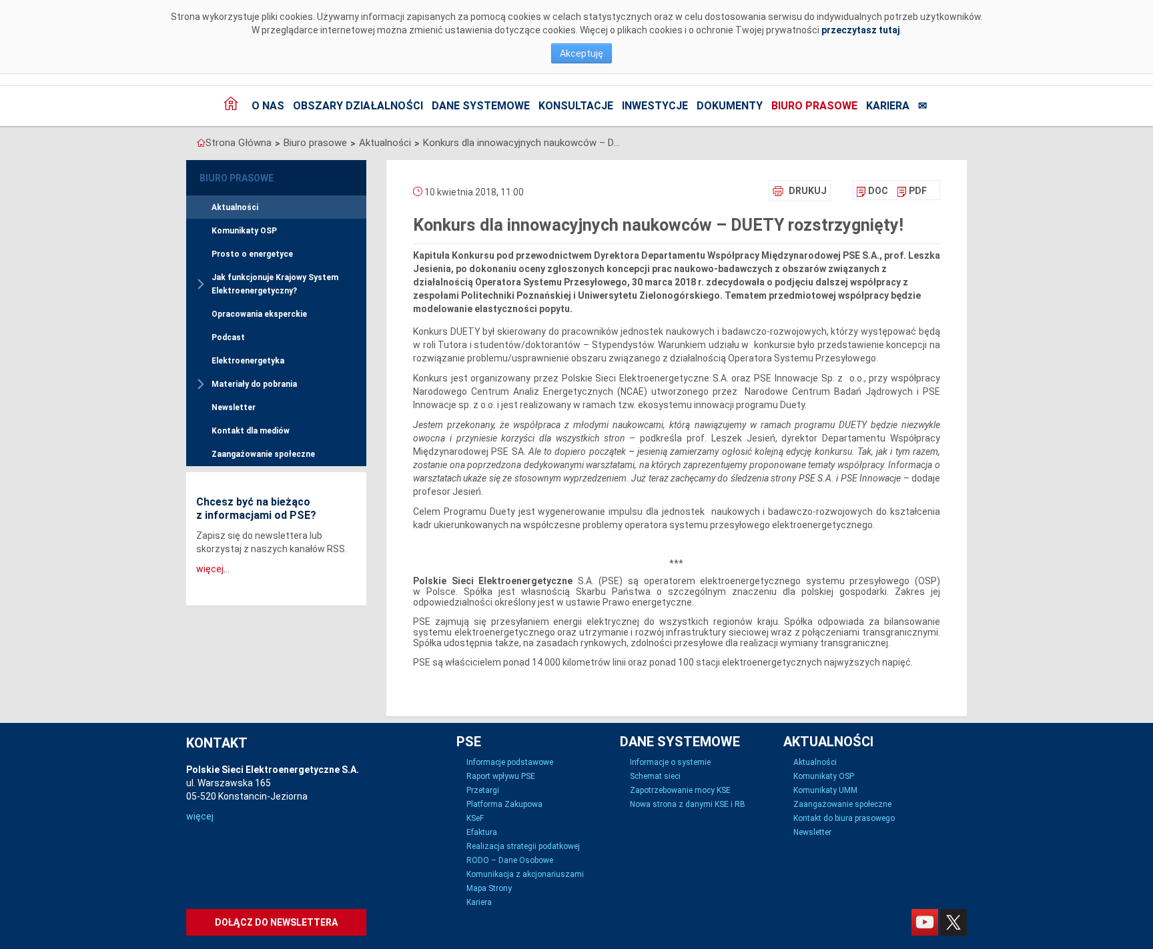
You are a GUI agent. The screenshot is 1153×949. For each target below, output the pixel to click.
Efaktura (481, 832)
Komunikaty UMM (825, 790)
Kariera (887, 105)
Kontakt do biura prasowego (844, 818)
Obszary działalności (358, 105)
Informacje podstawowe (509, 762)
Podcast (228, 337)
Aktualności (385, 143)
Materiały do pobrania (254, 384)
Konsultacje (575, 105)
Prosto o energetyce (252, 254)
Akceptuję (581, 53)
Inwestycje (655, 105)
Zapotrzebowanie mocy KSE (680, 790)
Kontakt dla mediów (251, 430)
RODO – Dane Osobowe (509, 860)
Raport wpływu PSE (500, 776)
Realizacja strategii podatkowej (523, 846)
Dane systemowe (481, 105)
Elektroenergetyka (248, 360)
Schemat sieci (655, 776)
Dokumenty (730, 105)
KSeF (475, 818)
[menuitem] (872, 190)
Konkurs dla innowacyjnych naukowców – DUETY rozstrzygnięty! (523, 143)
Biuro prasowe (814, 105)
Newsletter (234, 407)
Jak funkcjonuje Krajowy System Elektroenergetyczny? (275, 284)
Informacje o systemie (670, 762)
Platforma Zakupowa (504, 804)
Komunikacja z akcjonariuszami (525, 874)
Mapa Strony (489, 888)
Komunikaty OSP (244, 230)
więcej (200, 816)
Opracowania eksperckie (259, 314)
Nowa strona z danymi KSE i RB (687, 804)
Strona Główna (239, 143)
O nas (268, 105)
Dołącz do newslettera (276, 922)
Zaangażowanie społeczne (263, 454)
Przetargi (482, 790)
